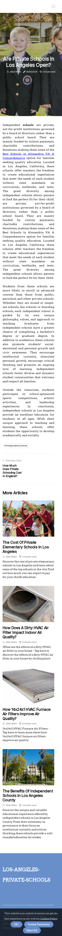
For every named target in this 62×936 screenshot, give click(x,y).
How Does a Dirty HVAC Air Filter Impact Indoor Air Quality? (26, 632)
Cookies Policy (48, 918)
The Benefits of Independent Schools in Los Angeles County (28, 795)
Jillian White (15, 71)
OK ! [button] (16, 924)
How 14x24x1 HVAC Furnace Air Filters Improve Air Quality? (27, 714)
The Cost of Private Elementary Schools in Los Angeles (26, 547)
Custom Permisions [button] (39, 924)
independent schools (16, 445)
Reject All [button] (31, 930)
